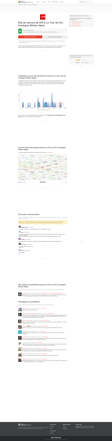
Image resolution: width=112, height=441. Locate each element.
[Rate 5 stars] (85, 60)
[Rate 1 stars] (77, 60)
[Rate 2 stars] (79, 60)
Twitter (64, 426)
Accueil (37, 1)
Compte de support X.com (77, 21)
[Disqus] (42, 239)
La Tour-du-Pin (49, 152)
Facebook (65, 428)
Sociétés (43, 1)
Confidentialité (55, 1)
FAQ (49, 1)
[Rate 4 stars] (83, 60)
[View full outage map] (42, 167)
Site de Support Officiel (76, 25)
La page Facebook (75, 23)
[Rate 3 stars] (81, 60)
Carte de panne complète (55, 36)
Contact (62, 1)
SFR (28, 4)
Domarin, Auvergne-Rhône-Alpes (54, 293)
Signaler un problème (31, 36)
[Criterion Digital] (56, 437)
